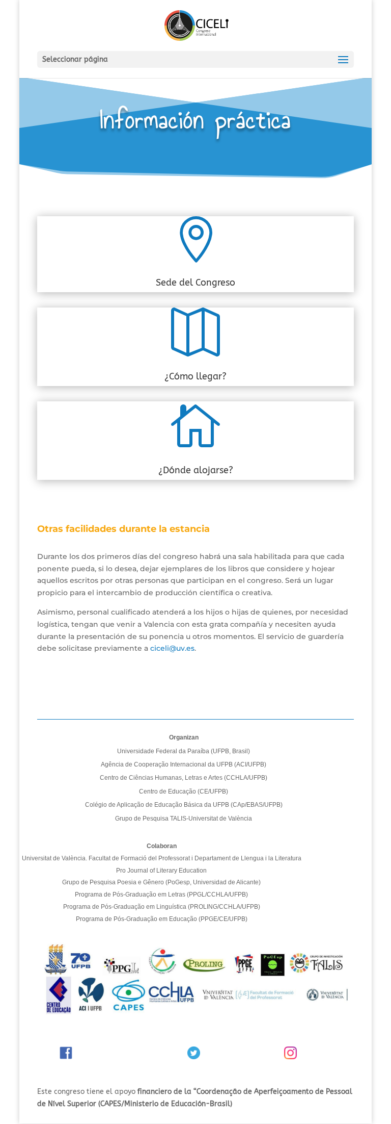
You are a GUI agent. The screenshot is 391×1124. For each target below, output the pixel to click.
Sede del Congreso (195, 282)
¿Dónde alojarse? (195, 470)
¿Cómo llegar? (195, 376)
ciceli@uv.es (172, 648)
